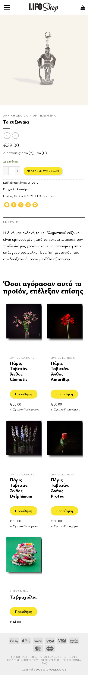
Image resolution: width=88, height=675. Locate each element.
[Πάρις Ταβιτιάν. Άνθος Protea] (64, 443)
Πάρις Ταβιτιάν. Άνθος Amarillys (60, 371)
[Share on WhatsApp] (6, 206)
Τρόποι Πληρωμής (23, 657)
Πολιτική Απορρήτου (22, 660)
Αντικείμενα (44, 115)
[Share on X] (20, 206)
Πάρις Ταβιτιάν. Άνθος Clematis (19, 371)
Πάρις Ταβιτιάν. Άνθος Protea (60, 488)
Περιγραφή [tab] (10, 221)
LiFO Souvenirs (44, 196)
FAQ (44, 663)
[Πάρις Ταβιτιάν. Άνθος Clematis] (23, 326)
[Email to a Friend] (28, 206)
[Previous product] (15, 135)
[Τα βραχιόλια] (23, 559)
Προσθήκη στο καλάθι (43, 171)
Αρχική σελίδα (15, 115)
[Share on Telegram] (35, 206)
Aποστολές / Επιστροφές (59, 657)
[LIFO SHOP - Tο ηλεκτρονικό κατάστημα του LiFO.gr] (44, 7)
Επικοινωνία (72, 660)
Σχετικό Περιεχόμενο (26, 409)
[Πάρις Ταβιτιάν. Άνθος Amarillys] (64, 326)
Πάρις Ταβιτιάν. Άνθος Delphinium (21, 488)
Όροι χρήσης (50, 660)
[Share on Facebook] (13, 206)
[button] (7, 7)
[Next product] (7, 135)
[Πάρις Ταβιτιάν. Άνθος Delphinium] (23, 443)
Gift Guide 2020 (24, 196)
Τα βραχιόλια (23, 597)
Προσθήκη (23, 393)
